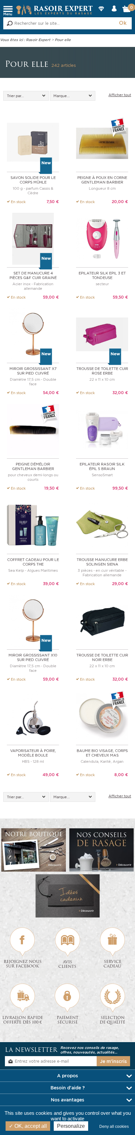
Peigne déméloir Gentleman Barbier (33, 466)
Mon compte (114, 14)
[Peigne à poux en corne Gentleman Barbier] (102, 142)
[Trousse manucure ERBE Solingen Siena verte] (102, 524)
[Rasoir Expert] (54, 9)
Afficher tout (119, 95)
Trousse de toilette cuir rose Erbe (102, 371)
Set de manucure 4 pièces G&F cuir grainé (33, 275)
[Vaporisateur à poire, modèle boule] (33, 715)
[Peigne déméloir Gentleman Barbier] (33, 429)
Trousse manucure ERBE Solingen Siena (102, 562)
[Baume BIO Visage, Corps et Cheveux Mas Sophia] (102, 715)
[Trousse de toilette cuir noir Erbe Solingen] (102, 620)
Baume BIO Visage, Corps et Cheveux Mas (102, 753)
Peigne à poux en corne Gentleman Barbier (102, 179)
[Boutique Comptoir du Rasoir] (33, 850)
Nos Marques (101, 14)
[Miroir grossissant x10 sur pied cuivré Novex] (33, 620)
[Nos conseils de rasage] (101, 850)
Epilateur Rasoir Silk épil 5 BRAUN (102, 466)
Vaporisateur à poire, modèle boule (33, 753)
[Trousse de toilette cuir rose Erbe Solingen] (102, 333)
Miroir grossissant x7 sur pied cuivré (33, 371)
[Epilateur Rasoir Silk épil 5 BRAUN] (102, 429)
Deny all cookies (115, 1126)
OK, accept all (30, 1126)
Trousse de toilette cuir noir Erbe (102, 657)
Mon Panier (127, 10)
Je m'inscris (113, 1061)
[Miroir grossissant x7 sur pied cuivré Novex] (33, 333)
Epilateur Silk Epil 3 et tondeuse (102, 275)
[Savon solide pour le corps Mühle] (33, 142)
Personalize (71, 1126)
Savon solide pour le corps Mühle (33, 179)
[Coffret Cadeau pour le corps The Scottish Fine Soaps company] (33, 524)
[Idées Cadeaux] (67, 896)
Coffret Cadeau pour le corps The (33, 562)
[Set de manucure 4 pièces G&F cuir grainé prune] (33, 238)
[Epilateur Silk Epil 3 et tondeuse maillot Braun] (102, 238)
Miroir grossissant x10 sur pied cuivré (33, 657)
